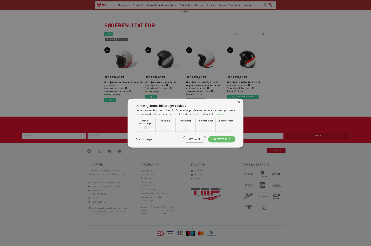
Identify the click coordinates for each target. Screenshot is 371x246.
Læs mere (219, 113)
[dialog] (185, 123)
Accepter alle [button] (222, 139)
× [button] (239, 102)
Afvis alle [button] (194, 139)
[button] (144, 139)
